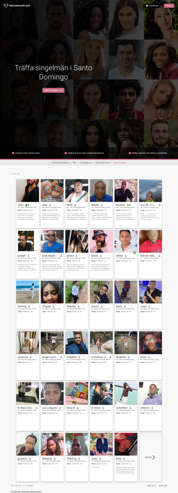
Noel (69, 204)
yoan (143, 357)
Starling (71, 458)
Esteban (72, 357)
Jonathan (122, 407)
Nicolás (120, 204)
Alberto (145, 407)
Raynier (71, 306)
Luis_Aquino (49, 407)
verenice (23, 357)
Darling (22, 306)
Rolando (121, 357)
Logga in (169, 6)
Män (74, 163)
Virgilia (46, 306)
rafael (119, 255)
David (94, 255)
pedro (70, 255)
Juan (143, 306)
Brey (118, 458)
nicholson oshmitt (99, 357)
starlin (95, 306)
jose (44, 204)
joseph (22, 255)
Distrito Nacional (102, 163)
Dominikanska (86, 163)
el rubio (96, 407)
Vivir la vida (95, 467)
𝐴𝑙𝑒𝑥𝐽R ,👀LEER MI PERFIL (148, 204)
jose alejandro (50, 255)
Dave (119, 306)
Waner (95, 204)
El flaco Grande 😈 (26, 407)
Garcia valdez (148, 255)
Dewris (71, 407)
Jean (21, 204)
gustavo (22, 458)
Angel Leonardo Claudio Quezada (50, 357)
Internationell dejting (60, 163)
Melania (47, 458)
